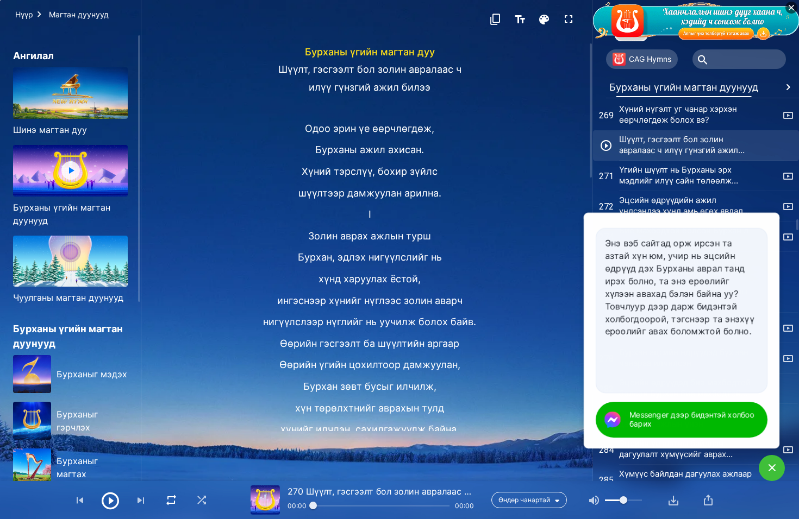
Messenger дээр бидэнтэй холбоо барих (691, 419)
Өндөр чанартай (524, 500)
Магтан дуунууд (79, 14)
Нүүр (24, 14)
